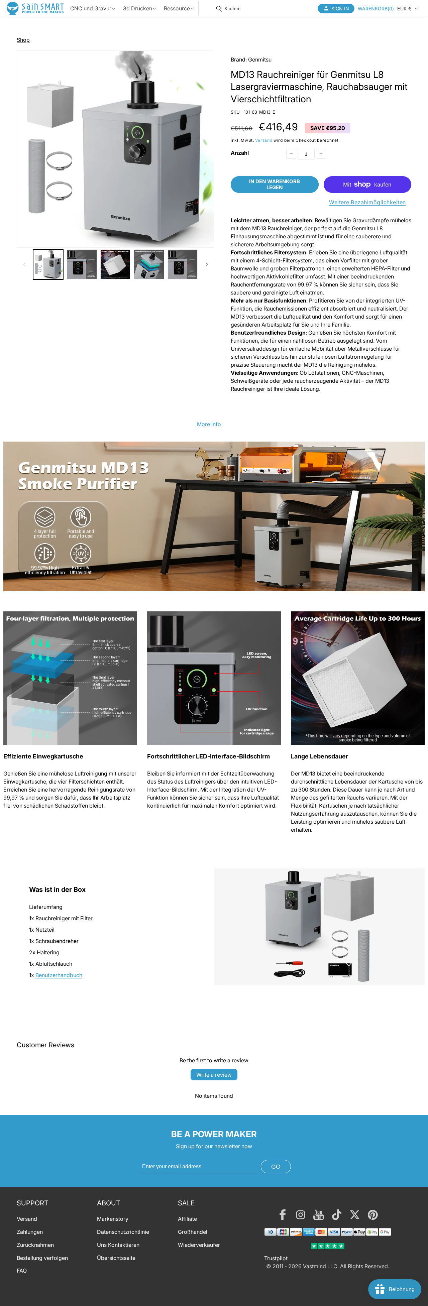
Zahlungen (30, 1231)
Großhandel (192, 1231)
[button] (376, 8)
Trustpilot (276, 1258)
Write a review (214, 1074)
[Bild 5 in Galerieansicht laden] (183, 264)
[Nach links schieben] (24, 264)
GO (276, 1166)
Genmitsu (260, 59)
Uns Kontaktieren (118, 1244)
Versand (263, 140)
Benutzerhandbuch (58, 975)
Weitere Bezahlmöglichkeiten (367, 202)
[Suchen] (219, 8)
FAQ (22, 1270)
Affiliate (187, 1218)
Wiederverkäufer (199, 1244)
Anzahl (240, 152)
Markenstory (112, 1218)
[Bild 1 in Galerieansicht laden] (48, 264)
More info (209, 424)
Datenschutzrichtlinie (123, 1231)
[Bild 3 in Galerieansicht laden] (115, 264)
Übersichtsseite (116, 1258)
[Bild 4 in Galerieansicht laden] (149, 264)
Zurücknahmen (35, 1244)
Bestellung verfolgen (42, 1258)
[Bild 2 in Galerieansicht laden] (82, 264)
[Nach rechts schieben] (206, 264)
